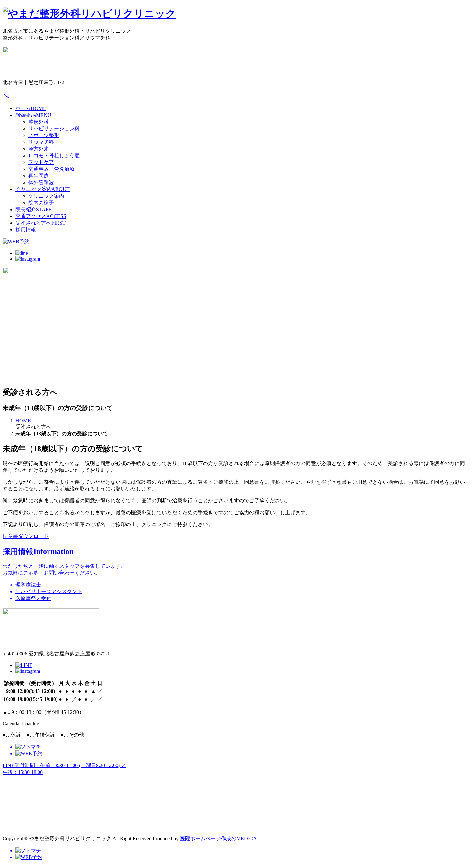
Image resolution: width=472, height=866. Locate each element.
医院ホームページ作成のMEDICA (218, 838)
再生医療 (38, 175)
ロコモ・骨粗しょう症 (54, 155)
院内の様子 (41, 202)
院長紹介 (33, 209)
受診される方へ (40, 223)
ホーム (30, 108)
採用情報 (25, 229)
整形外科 (38, 122)
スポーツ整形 (43, 135)
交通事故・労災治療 (51, 169)
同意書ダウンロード (26, 536)
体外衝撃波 (41, 182)
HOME (23, 420)
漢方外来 (38, 149)
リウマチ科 (41, 142)
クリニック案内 (46, 196)
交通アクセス (40, 216)
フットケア (41, 162)
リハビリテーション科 (54, 128)
